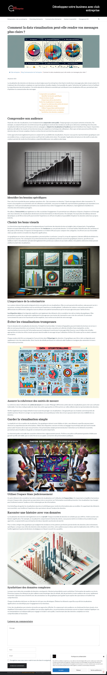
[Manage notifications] (103, 672)
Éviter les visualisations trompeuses (50, 102)
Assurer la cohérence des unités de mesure (55, 104)
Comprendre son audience (47, 94)
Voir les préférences (96, 670)
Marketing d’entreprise (36, 19)
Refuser (78, 670)
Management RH (84, 19)
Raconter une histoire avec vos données (51, 110)
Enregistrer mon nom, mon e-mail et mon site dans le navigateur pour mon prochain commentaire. (41, 660)
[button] (103, 656)
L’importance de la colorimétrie (51, 100)
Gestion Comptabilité (70, 19)
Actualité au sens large (28, 672)
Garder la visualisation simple (48, 106)
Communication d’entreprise (53, 19)
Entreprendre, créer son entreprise (17, 19)
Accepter (61, 670)
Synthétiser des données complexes (53, 112)
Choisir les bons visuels (46, 98)
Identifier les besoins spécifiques (52, 96)
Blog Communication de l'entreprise (31, 72)
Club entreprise (15, 72)
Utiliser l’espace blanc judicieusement (53, 108)
